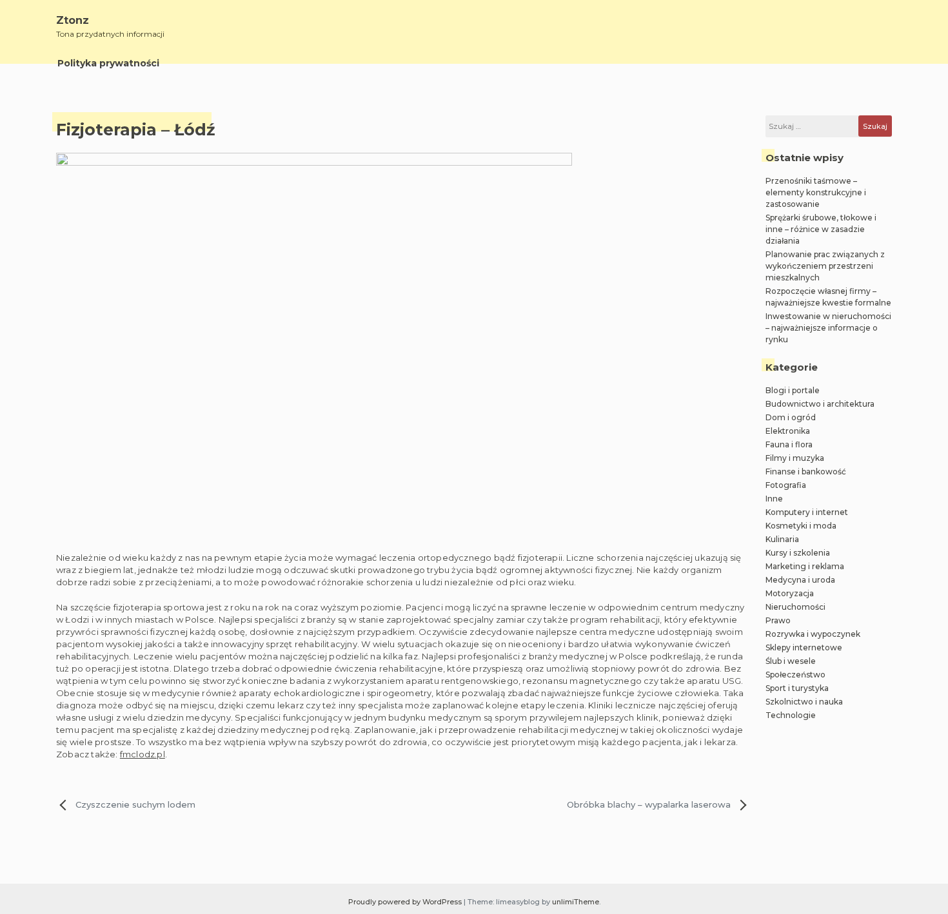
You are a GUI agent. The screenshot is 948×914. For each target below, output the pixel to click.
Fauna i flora (789, 444)
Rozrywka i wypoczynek (812, 634)
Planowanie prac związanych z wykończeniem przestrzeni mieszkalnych (825, 265)
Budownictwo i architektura (819, 404)
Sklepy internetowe (803, 647)
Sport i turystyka (797, 688)
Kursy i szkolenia (797, 553)
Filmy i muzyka (794, 458)
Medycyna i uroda (800, 580)
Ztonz (72, 20)
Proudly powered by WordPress (406, 901)
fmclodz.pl (142, 754)
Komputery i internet (806, 512)
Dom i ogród (790, 417)
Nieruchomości (795, 607)
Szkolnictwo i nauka (804, 701)
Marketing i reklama (804, 566)
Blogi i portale (792, 390)
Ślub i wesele (790, 661)
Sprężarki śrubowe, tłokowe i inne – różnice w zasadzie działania (820, 229)
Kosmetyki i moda (800, 525)
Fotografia (785, 485)
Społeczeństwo (795, 674)
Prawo (778, 620)
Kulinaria (782, 539)
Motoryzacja (789, 593)
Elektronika (787, 431)
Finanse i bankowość (805, 471)
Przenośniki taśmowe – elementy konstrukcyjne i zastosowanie (815, 192)
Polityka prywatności (108, 63)
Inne (774, 498)
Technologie (790, 715)
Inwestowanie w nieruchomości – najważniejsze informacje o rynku (828, 327)
